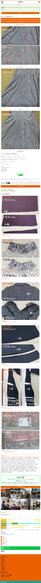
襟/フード (6, 472)
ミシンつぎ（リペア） (9, 465)
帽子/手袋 (36, 468)
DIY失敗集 (3, 457)
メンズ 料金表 (20, 18)
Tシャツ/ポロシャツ (8, 457)
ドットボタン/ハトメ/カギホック (5, 461)
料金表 (2, 558)
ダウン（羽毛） (22, 460)
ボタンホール (32, 464)
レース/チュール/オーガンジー (29, 465)
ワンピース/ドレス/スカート (5, 190)
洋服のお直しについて (4, 556)
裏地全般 (3, 472)
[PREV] (1, 517)
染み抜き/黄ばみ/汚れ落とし (16, 469)
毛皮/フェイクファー (27, 469)
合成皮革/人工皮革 (17, 468)
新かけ (7, 469)
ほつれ (37, 464)
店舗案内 (2, 562)
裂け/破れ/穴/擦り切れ (12, 190)
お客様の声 (2, 560)
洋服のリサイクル (4, 538)
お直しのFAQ (2, 561)
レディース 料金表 (20, 20)
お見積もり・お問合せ (4, 563)
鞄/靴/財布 (10, 472)
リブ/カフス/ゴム (15, 465)
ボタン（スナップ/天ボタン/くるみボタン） (25, 464)
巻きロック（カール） (31, 468)
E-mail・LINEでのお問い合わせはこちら (5, 577)
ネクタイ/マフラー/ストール (32, 461)
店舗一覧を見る (38, 510)
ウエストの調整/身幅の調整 (28, 457)
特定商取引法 (4, 543)
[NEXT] (39, 517)
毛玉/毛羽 (22, 469)
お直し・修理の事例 (3, 557)
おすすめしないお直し (35, 457)
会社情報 (2, 566)
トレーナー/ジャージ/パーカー (14, 461)
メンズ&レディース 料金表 (20, 22)
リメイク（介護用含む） (22, 465)
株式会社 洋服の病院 (20, 2)
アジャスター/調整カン (20, 457)
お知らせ (3, 536)
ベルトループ (3, 464)
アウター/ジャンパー (14, 457)
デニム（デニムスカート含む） (29, 460)
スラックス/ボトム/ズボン (13, 460)
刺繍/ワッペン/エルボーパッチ (9, 468)
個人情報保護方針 (3, 569)
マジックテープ (3, 465)
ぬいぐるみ (26, 461)
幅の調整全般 (3, 469)
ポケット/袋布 (16, 464)
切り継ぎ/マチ (3, 468)
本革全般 (10, 469)
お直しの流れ (2, 559)
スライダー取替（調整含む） (5, 460)
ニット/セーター (21, 461)
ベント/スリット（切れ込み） (9, 464)
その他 (18, 460)
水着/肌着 (32, 469)
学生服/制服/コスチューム (24, 468)
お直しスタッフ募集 (4, 541)
